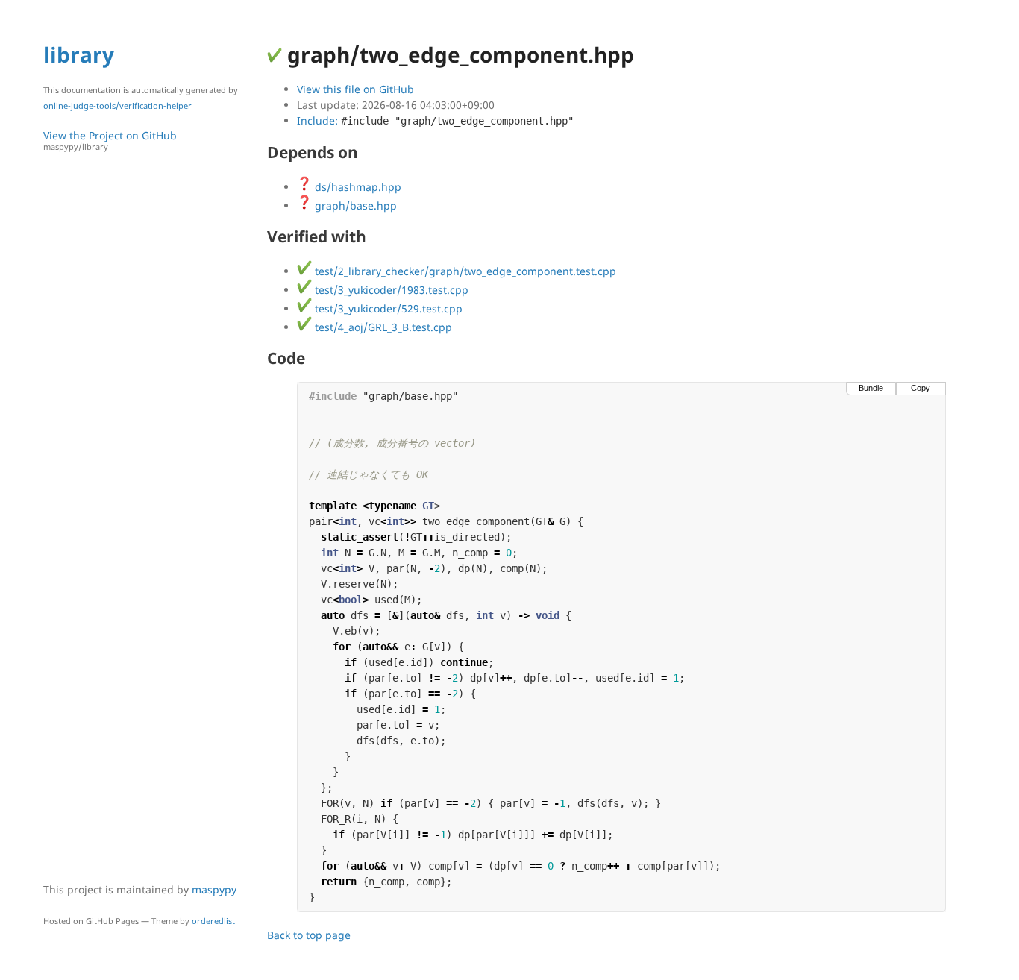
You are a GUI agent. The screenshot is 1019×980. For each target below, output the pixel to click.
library (78, 54)
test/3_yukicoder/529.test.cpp (387, 308)
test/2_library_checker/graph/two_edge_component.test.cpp (464, 271)
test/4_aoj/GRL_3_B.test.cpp (382, 327)
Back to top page (309, 935)
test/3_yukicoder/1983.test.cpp (390, 290)
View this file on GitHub (355, 89)
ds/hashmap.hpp (356, 187)
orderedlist (213, 920)
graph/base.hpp (354, 205)
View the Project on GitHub (110, 140)
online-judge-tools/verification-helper (117, 105)
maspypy (214, 889)
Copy (920, 387)
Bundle (871, 387)
